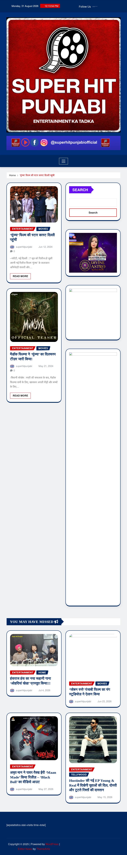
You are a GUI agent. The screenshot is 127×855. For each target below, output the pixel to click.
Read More (20, 276)
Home (12, 175)
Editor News (25, 849)
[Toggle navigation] (63, 161)
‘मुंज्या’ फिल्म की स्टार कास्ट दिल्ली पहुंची (37, 175)
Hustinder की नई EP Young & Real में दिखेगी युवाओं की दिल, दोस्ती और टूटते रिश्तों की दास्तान (93, 785)
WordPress (52, 844)
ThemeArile (43, 849)
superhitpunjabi (24, 246)
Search (80, 189)
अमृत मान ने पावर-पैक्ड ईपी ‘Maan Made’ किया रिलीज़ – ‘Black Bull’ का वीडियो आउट (33, 777)
